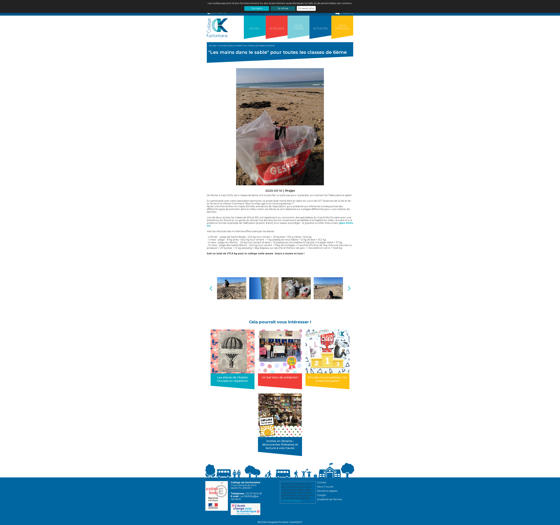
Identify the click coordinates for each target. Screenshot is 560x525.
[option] (231, 288)
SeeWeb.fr (296, 522)
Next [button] (349, 288)
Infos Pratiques (342, 27)
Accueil (255, 28)
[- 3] (296, 288)
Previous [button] (211, 288)
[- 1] (231, 288)
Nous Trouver (325, 486)
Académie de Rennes (329, 499)
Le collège (276, 28)
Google (321, 495)
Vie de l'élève (298, 27)
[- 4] (328, 288)
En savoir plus (306, 8)
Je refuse (283, 8)
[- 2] (264, 288)
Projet (290, 190)
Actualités (320, 28)
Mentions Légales (327, 491)
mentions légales (291, 500)
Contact (322, 482)
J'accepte (256, 8)
